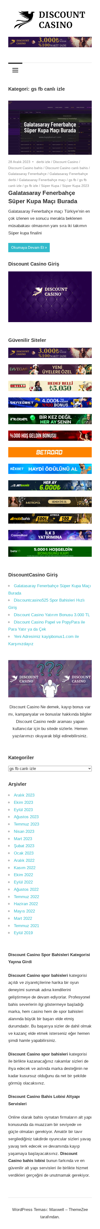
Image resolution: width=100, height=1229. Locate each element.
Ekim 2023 (23, 802)
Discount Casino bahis (25, 168)
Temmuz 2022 (26, 896)
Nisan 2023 (24, 831)
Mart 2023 (23, 838)
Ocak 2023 (23, 853)
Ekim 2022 (23, 875)
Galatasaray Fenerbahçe (27, 174)
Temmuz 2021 (26, 925)
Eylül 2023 (23, 809)
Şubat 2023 (24, 846)
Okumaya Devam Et (27, 247)
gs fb (72, 180)
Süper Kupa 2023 (75, 186)
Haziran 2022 (26, 904)
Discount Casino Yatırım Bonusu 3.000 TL (52, 615)
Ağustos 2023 (26, 817)
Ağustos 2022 (26, 889)
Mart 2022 (23, 918)
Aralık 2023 (24, 795)
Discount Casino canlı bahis (66, 168)
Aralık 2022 (24, 860)
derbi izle (43, 162)
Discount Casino (65, 162)
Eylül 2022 (23, 882)
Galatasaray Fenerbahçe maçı (42, 180)
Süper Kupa (50, 186)
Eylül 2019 (23, 933)
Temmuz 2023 (26, 824)
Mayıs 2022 (24, 911)
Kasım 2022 (24, 867)
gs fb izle (31, 186)
